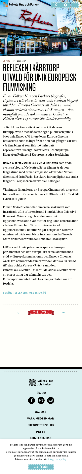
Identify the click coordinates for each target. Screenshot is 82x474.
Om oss (41, 412)
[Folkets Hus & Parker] (21, 5)
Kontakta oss (41, 438)
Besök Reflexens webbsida (23, 293)
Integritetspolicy (40, 425)
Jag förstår (41, 467)
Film (8, 61)
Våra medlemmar (40, 418)
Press (40, 431)
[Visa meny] (75, 5)
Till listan (41, 312)
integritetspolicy (57, 459)
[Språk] (65, 5)
